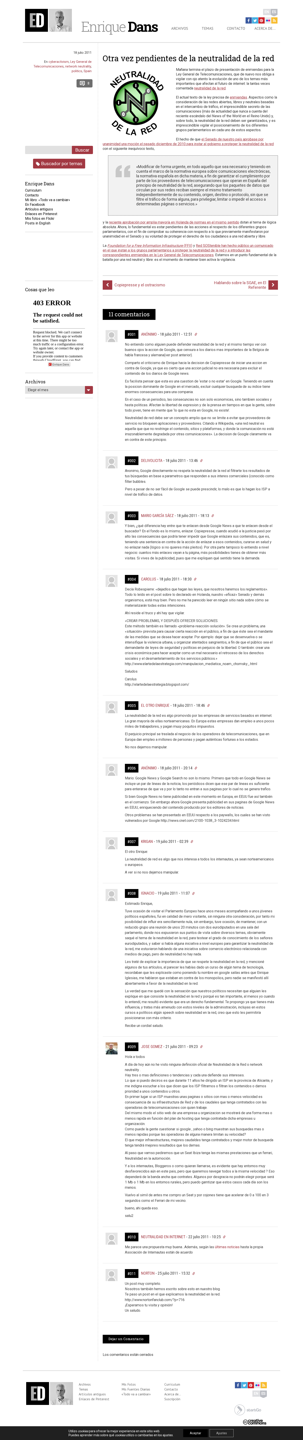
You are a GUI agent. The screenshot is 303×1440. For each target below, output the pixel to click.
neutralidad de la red (210, 88)
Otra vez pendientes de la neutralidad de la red (188, 58)
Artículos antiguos (39, 209)
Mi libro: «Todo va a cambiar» (47, 200)
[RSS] (274, 20)
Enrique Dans (60, 364)
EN (266, 12)
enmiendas (238, 97)
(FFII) (149, 246)
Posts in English (37, 223)
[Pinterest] (261, 20)
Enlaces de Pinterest (94, 1399)
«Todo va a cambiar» (136, 1394)
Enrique (119, 26)
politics (77, 71)
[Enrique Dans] (49, 20)
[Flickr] (268, 20)
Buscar (82, 150)
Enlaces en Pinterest (41, 214)
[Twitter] (255, 20)
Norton (148, 1273)
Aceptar (195, 1433)
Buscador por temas (61, 163)
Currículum (172, 1384)
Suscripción (172, 1399)
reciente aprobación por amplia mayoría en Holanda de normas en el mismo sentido (174, 222)
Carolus (148, 579)
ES (274, 12)
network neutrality (78, 66)
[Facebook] (249, 20)
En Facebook (35, 204)
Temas (207, 28)
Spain (88, 71)
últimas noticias (227, 1247)
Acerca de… (264, 28)
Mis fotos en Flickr (39, 218)
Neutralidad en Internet (163, 1236)
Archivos (179, 28)
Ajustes (221, 1433)
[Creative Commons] (254, 1421)
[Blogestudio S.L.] (248, 1409)
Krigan (147, 841)
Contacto (236, 28)
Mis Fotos (129, 1384)
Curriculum (33, 190)
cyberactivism (59, 62)
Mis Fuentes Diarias (136, 1389)
